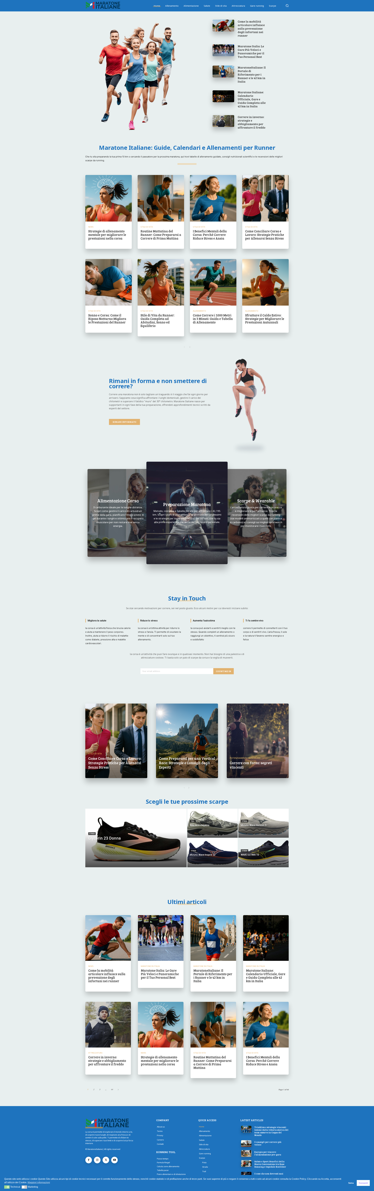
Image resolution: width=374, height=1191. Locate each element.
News (91, 227)
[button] (287, 5)
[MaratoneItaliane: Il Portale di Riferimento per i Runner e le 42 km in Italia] (223, 71)
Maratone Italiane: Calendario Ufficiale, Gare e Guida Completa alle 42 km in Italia (252, 99)
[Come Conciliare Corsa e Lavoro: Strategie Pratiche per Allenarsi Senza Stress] (265, 198)
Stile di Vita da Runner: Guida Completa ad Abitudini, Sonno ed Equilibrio (158, 320)
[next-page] (190, 347)
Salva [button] (351, 1183)
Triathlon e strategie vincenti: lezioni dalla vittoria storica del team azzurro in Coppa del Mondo (271, 1131)
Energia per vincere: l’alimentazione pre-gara (267, 1153)
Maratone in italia (150, 966)
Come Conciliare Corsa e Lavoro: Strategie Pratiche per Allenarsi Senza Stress (264, 234)
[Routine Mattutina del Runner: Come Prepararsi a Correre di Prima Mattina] (161, 198)
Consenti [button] (363, 1183)
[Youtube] (114, 1160)
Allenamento (199, 311)
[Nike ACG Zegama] (212, 823)
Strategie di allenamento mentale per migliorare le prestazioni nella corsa (107, 234)
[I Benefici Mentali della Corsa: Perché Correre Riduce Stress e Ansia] (213, 198)
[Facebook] (88, 1160)
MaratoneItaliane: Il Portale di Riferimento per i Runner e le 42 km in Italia (252, 74)
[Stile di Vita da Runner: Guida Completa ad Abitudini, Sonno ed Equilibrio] (161, 282)
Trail (193, 821)
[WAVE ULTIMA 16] (263, 852)
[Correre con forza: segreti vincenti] (258, 741)
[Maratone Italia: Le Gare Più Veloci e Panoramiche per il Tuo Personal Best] (223, 50)
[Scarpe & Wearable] (255, 513)
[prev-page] (184, 347)
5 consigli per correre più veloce (267, 1143)
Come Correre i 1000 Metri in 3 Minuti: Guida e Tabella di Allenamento (213, 318)
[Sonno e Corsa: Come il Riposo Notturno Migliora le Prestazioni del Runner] (108, 282)
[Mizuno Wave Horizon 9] (263, 823)
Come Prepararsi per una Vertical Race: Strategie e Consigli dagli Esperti (187, 763)
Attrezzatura (95, 1053)
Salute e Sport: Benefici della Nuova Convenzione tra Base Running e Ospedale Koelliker (270, 1164)
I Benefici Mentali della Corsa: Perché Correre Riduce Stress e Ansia (210, 234)
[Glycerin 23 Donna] (136, 838)
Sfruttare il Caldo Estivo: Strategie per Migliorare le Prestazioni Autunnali (264, 318)
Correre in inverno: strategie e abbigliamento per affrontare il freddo (251, 122)
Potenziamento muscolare (245, 758)
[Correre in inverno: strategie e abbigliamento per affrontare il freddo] (223, 121)
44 (112, 1089)
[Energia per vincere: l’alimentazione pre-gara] (246, 1153)
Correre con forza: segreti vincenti (251, 765)
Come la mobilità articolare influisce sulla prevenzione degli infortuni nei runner (251, 28)
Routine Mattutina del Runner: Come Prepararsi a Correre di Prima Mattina (161, 234)
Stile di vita (147, 227)
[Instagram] (97, 1160)
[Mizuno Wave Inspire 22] (212, 852)
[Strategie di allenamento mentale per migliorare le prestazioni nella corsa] (108, 198)
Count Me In (223, 671)
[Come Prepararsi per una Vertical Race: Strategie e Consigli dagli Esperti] (187, 741)
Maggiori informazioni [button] (39, 1182)
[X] (106, 1160)
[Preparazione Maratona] (187, 513)
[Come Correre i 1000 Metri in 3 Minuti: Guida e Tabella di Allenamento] (213, 282)
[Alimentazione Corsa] (118, 513)
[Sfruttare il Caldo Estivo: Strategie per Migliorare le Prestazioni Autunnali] (265, 282)
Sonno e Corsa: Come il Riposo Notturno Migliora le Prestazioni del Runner (107, 318)
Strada (92, 833)
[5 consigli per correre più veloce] (246, 1143)
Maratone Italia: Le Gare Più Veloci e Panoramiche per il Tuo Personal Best (251, 51)
